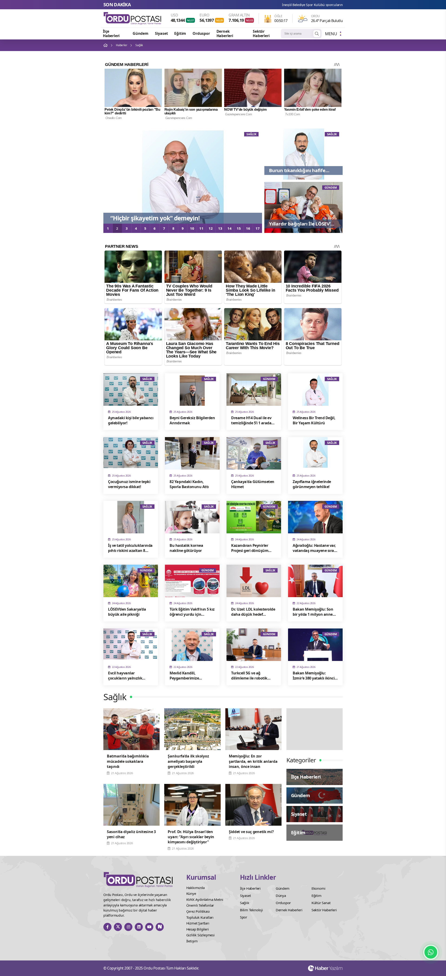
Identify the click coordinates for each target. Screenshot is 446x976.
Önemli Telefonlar (200, 905)
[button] (108, 228)
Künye (191, 893)
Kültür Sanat (321, 902)
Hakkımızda (195, 887)
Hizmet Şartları (197, 923)
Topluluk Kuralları (199, 917)
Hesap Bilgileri (197, 929)
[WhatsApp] (430, 952)
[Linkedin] (139, 927)
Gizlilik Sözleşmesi (200, 935)
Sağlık (244, 902)
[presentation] (110, 178)
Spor (243, 917)
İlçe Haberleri (111, 33)
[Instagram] (128, 927)
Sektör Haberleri (261, 33)
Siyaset (161, 33)
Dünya (281, 895)
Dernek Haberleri (224, 33)
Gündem (140, 33)
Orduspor (201, 33)
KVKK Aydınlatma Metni (204, 899)
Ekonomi (318, 888)
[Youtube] (149, 927)
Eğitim (180, 33)
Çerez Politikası (198, 911)
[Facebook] (107, 927)
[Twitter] (118, 927)
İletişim (192, 941)
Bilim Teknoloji (251, 910)
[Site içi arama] (316, 33)
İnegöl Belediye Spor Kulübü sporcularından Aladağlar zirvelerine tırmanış (270, 5)
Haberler (121, 45)
